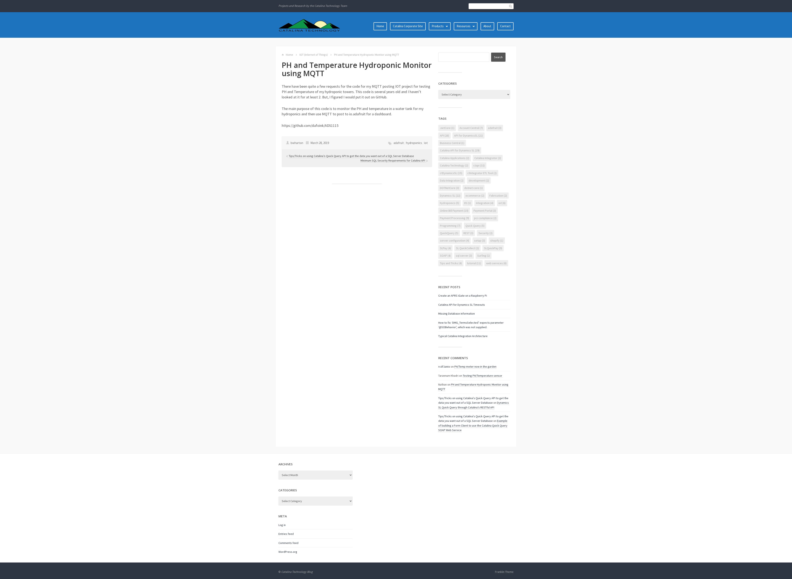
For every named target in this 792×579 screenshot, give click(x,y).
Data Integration (451, 180)
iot (426, 143)
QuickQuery (449, 233)
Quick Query (475, 226)
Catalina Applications (454, 158)
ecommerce (475, 195)
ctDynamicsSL (451, 173)
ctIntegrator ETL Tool (482, 173)
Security (485, 233)
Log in (282, 525)
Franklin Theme (504, 572)
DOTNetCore (449, 188)
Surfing (483, 255)
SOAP (445, 255)
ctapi (479, 165)
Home (380, 26)
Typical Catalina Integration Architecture (463, 336)
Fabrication (498, 195)
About (487, 26)
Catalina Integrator (487, 158)
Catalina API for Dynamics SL (460, 150)
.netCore (447, 128)
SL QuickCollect (467, 248)
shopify (496, 240)
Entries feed (286, 534)
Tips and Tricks (451, 263)
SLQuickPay (493, 248)
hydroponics (414, 143)
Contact (505, 26)
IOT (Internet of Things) (313, 55)
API (444, 135)
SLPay (445, 248)
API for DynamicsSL (468, 135)
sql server (464, 255)
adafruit (399, 143)
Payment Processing (454, 218)
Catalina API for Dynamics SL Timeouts (461, 305)
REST (468, 233)
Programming (450, 226)
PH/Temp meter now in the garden (475, 366)
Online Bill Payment (454, 210)
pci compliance (485, 218)
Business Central (452, 143)
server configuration (454, 240)
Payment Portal (485, 210)
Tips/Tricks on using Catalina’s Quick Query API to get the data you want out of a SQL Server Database (351, 156)
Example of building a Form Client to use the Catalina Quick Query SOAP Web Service (472, 425)
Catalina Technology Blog (297, 572)
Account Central (471, 128)
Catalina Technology (454, 165)
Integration (484, 203)
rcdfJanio (444, 366)
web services (496, 263)
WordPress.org (287, 552)
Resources (463, 26)
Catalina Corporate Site (408, 26)
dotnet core (473, 188)
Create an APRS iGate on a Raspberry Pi (462, 295)
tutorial (474, 263)
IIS (467, 203)
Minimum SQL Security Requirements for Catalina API (393, 160)
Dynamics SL (450, 195)
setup (479, 240)
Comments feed (288, 543)
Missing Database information (456, 313)
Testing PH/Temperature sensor (482, 375)
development (479, 180)
